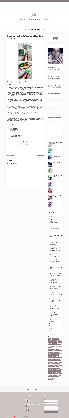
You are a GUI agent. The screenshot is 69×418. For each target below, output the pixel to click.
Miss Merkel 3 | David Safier (54, 245)
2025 (50, 216)
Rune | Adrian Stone (52, 244)
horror (57, 362)
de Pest (49, 356)
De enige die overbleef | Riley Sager (55, 271)
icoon (49, 363)
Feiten (49, 341)
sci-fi (49, 375)
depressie (57, 356)
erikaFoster (56, 357)
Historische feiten (51, 343)
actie (58, 352)
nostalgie (49, 369)
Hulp (56, 343)
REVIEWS (31, 29)
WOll (61, 350)
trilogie (57, 376)
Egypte (49, 340)
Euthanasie (53, 340)
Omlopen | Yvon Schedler (53, 222)
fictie (59, 359)
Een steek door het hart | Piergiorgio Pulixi (57, 176)
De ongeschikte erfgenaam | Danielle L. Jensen (54, 248)
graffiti (49, 362)
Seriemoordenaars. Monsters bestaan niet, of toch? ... (54, 225)
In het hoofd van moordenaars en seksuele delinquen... (55, 233)
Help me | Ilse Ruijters (53, 282)
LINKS (43, 29)
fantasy (60, 357)
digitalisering (50, 357)
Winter (49, 352)
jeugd (49, 365)
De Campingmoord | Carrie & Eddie (55, 294)
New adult (50, 347)
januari (51, 321)
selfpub (52, 375)
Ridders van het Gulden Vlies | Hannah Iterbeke (54, 304)
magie (57, 366)
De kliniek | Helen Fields (53, 265)
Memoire (59, 346)
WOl (58, 350)
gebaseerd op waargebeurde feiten (54, 360)
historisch (53, 362)
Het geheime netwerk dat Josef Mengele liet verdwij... (55, 297)
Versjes (55, 350)
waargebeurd (55, 378)
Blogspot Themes (25, 416)
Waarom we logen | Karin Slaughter (55, 273)
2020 (50, 328)
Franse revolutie (54, 341)
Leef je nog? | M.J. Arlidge (54, 258)
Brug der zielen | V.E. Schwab (54, 250)
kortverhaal (56, 365)
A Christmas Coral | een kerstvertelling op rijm (54, 312)
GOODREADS (37, 29)
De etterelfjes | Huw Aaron (34, 408)
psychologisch (54, 372)
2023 (50, 323)
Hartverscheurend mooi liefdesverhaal (57, 169)
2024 (50, 218)
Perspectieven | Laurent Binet (54, 226)
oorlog (60, 369)
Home (59, 416)
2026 (50, 215)
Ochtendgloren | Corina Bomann (35, 399)
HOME (26, 29)
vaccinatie (50, 378)
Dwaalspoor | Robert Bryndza (54, 240)
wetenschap (50, 379)
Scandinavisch (50, 350)
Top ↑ (62, 416)
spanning (58, 375)
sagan (60, 373)
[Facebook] (54, 38)
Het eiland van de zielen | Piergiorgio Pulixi (53, 280)
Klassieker (55, 346)
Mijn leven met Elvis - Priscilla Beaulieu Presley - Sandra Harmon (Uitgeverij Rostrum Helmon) (57, 190)
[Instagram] (56, 38)
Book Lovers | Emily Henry (54, 270)
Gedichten (60, 341)
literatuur (53, 366)
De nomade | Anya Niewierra (54, 259)
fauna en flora (50, 359)
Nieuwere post (10, 155)
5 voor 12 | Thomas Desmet (54, 292)
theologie (49, 376)
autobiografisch (57, 353)
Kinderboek (50, 346)
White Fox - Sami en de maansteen (55, 242)
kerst (52, 365)
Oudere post (40, 155)
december (51, 219)
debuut (53, 356)
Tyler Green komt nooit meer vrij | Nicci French (57, 203)
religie (49, 373)
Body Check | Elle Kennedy (54, 261)
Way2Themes (14, 416)
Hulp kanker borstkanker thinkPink (54, 344)
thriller (54, 376)
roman (52, 373)
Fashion (58, 340)
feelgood (55, 359)
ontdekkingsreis (55, 369)
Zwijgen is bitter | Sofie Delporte (55, 286)
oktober (51, 317)
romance (56, 373)
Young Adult (53, 352)
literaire (49, 366)
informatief (57, 363)
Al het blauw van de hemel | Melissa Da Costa (57, 149)
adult (53, 353)
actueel (49, 353)
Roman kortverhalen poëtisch (53, 349)
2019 (50, 330)
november (52, 221)
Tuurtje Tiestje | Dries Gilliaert (55, 275)
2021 (50, 327)
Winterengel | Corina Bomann (54, 228)
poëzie (49, 372)
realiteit (59, 372)
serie (55, 375)
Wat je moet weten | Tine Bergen (55, 288)
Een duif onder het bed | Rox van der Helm (57, 156)
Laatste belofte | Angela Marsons (55, 308)
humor (60, 362)
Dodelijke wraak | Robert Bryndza (55, 310)
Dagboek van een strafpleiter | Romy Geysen (54, 284)
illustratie (52, 363)
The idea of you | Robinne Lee (54, 298)
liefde (60, 365)
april (51, 319)
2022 (50, 325)
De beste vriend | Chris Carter (54, 256)
